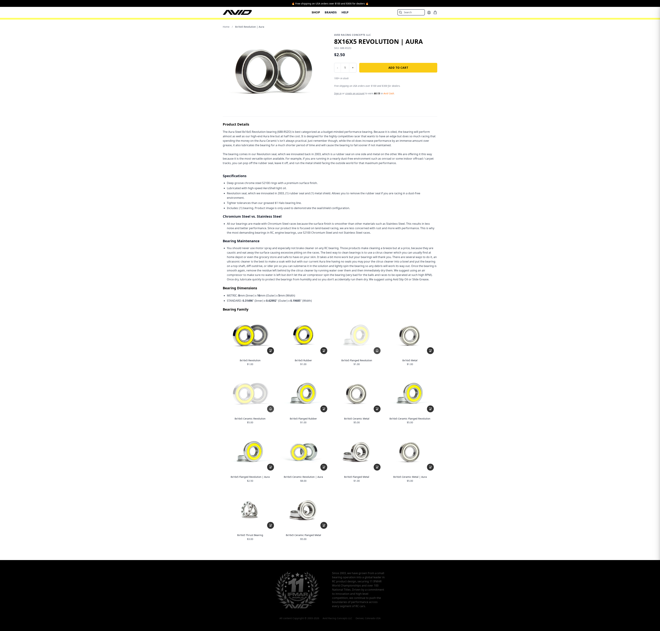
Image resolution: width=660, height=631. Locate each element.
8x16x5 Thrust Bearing (250, 535)
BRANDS (331, 12)
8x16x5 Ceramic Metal (356, 418)
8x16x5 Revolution (250, 360)
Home (226, 26)
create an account (355, 93)
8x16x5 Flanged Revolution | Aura (250, 476)
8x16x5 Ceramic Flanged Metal (303, 535)
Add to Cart (398, 68)
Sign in (338, 93)
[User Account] (429, 12)
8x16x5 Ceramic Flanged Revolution (409, 418)
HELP (345, 12)
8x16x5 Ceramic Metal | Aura (410, 476)
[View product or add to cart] (270, 350)
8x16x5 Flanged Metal (356, 476)
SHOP (316, 12)
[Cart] (435, 12)
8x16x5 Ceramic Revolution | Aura (303, 476)
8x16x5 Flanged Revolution (356, 360)
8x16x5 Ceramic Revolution (250, 418)
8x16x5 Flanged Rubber (303, 418)
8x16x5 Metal (409, 360)
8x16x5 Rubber (303, 360)
